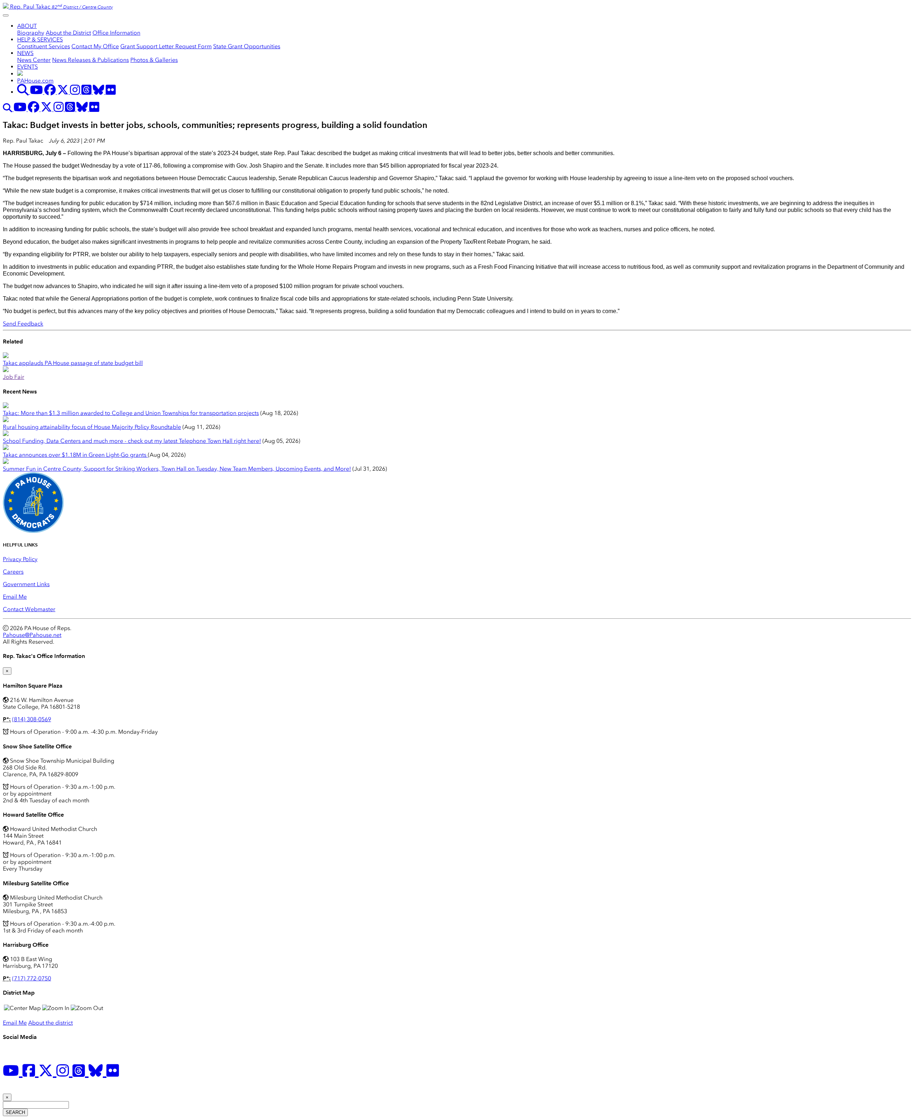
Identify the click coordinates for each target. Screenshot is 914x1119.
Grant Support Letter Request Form (166, 46)
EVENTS (27, 66)
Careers (13, 571)
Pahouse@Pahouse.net (32, 635)
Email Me (15, 596)
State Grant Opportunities (246, 46)
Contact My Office (95, 46)
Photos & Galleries (154, 59)
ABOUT (27, 26)
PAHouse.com (35, 80)
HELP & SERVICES (40, 39)
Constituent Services (43, 46)
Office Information (116, 32)
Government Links (26, 584)
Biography (30, 32)
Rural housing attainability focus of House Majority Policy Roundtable (92, 427)
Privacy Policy (20, 559)
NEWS (25, 53)
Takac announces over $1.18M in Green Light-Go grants (75, 454)
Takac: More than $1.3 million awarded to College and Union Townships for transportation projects (131, 413)
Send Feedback (23, 323)
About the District (68, 32)
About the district (50, 1022)
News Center (34, 59)
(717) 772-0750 (31, 978)
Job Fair (13, 376)
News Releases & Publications (90, 59)
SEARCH (15, 1112)
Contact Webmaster (29, 609)
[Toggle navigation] (6, 15)
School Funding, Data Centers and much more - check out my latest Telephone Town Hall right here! (132, 440)
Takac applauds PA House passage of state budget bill (73, 363)
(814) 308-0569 (31, 719)
